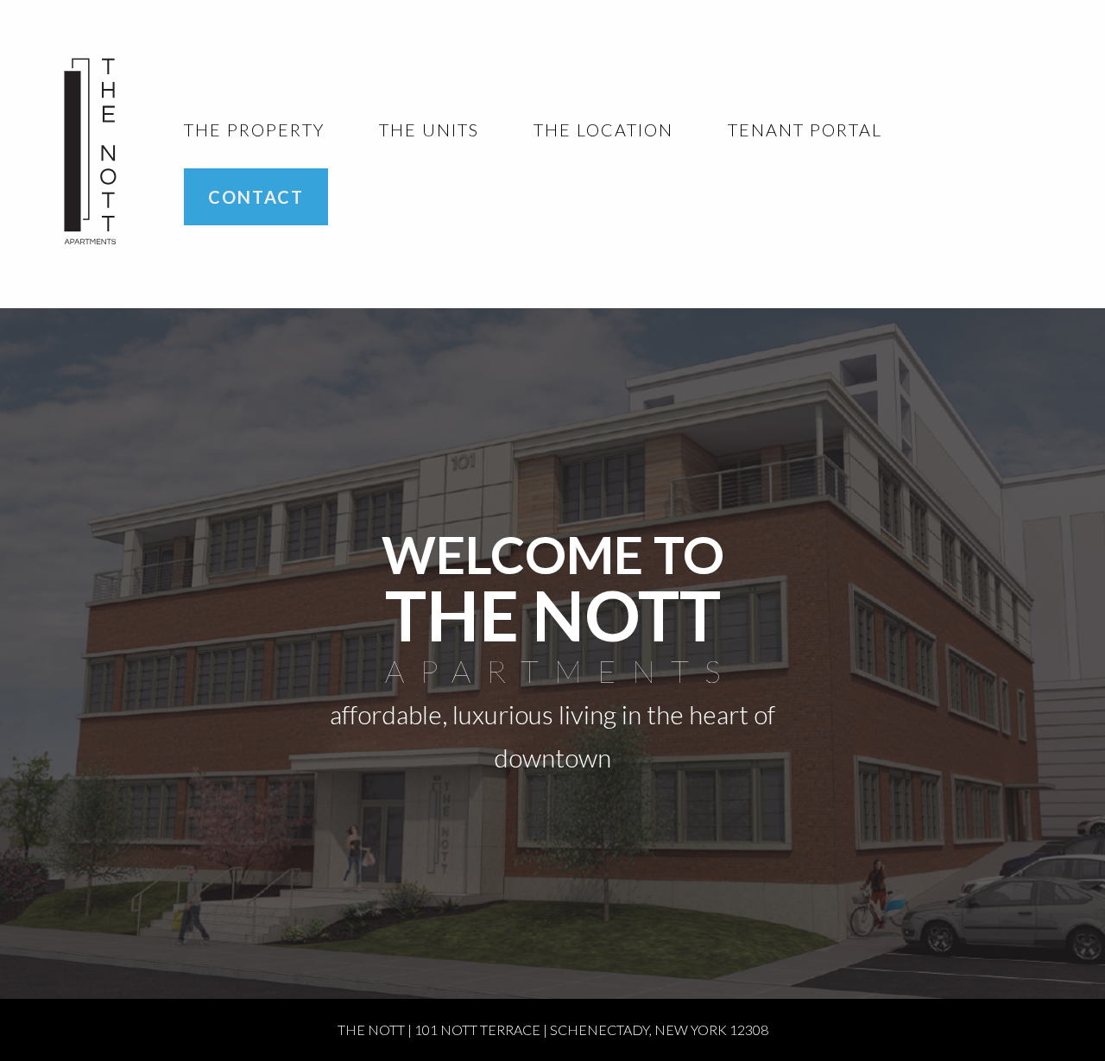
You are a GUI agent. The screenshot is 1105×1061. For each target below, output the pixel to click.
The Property (254, 129)
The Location (603, 129)
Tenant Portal (805, 129)
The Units (429, 129)
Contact (256, 196)
